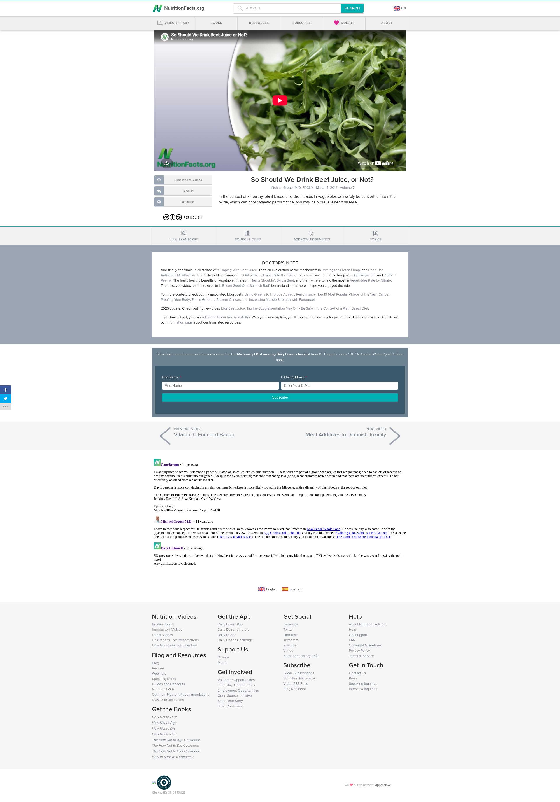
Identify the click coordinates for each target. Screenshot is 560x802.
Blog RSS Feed (294, 688)
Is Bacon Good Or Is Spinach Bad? (244, 285)
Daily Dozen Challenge (235, 639)
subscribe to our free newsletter (226, 317)
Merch (222, 662)
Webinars (159, 673)
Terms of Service (361, 655)
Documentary (174, 645)
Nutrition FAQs (163, 689)
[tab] (184, 236)
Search (352, 8)
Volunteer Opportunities (236, 679)
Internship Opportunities (236, 685)
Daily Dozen (227, 634)
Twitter (288, 629)
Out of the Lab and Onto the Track (269, 275)
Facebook (290, 624)
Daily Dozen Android (233, 629)
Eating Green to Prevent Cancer (215, 299)
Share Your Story (230, 700)
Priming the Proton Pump (341, 269)
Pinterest (290, 634)
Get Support (358, 634)
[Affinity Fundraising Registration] (164, 782)
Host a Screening (231, 706)
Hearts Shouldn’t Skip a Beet (272, 280)
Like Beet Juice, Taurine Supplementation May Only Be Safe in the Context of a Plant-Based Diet (294, 308)
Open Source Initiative (235, 695)
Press (353, 678)
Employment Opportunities (238, 690)
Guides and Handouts (168, 683)
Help (352, 629)
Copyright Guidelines (365, 645)
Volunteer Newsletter (299, 678)
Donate (223, 657)
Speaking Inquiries (363, 683)
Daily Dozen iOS (230, 624)
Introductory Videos (167, 629)
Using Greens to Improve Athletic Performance (280, 294)
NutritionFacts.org (183, 7)
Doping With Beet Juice (238, 269)
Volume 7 (347, 187)
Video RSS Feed (295, 683)
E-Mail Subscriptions (298, 673)
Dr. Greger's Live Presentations (175, 639)
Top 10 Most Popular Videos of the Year (347, 294)
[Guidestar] (154, 782)
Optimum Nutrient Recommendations (180, 694)
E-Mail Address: (294, 377)
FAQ (352, 639)
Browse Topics (163, 624)
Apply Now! (383, 785)
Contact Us (357, 673)
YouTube (289, 645)
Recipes (158, 668)
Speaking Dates (164, 678)
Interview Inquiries (363, 688)
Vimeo (288, 650)
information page (180, 322)
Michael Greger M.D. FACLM (292, 187)
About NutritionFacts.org (368, 624)
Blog (155, 662)
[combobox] (287, 8)
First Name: (171, 377)
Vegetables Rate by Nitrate (370, 280)
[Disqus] (280, 511)
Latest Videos (162, 634)
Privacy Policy (359, 650)
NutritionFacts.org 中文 (300, 655)
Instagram (290, 639)
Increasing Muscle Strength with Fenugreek (282, 299)
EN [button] (403, 8)
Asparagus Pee (365, 275)
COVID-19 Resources (168, 699)
